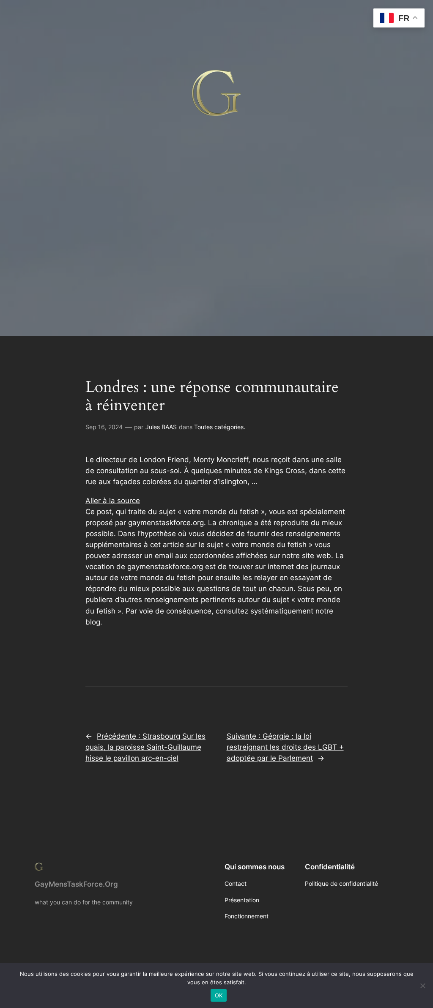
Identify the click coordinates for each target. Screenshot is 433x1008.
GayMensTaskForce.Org (76, 884)
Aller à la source (112, 500)
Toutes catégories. (219, 426)
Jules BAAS (161, 426)
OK (219, 995)
